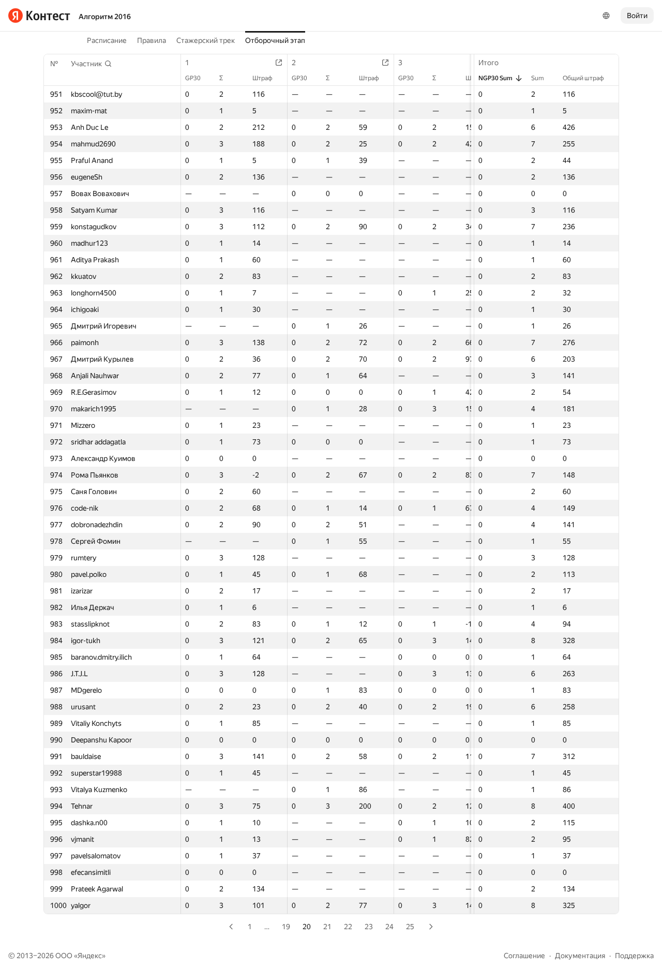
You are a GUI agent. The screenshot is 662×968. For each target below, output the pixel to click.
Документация (580, 955)
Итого (488, 62)
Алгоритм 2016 (105, 16)
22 (348, 926)
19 (286, 926)
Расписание (107, 40)
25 (410, 926)
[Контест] (39, 15)
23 (369, 926)
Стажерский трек (205, 40)
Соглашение (524, 955)
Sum (537, 78)
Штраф (262, 78)
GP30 (193, 78)
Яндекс (90, 955)
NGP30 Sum (495, 78)
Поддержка (634, 955)
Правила (151, 40)
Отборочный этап (275, 40)
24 (389, 926)
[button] (91, 63)
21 (327, 926)
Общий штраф (583, 78)
